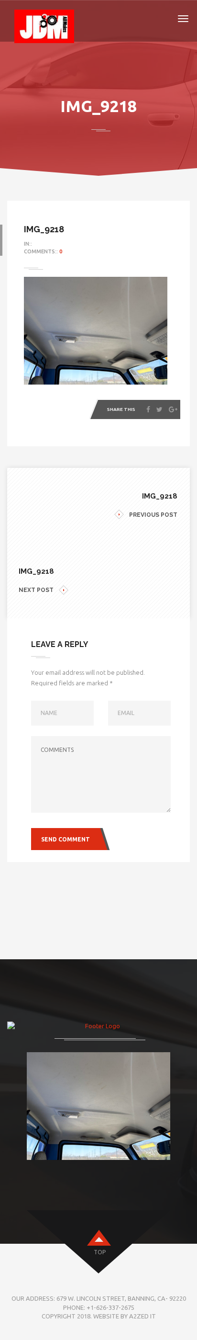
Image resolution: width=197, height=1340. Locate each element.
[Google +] (173, 409)
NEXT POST (36, 590)
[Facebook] (148, 409)
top (100, 1252)
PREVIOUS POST (153, 514)
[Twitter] (159, 409)
